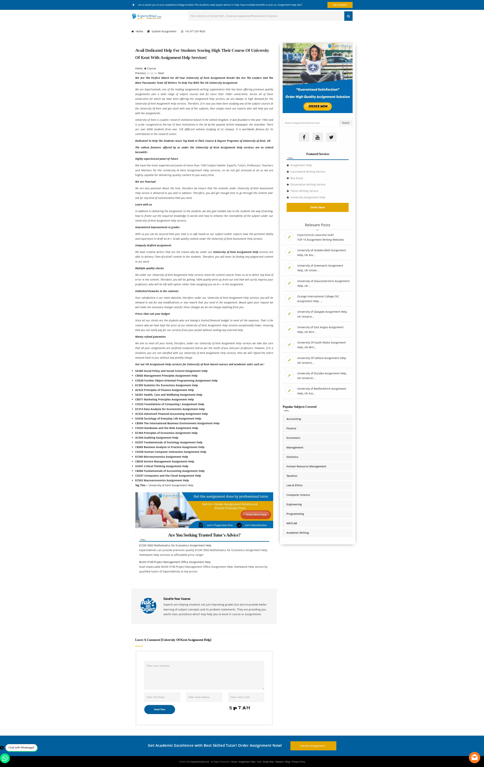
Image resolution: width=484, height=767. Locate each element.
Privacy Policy (298, 761)
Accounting (293, 419)
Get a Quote (340, 4)
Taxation (291, 476)
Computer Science (298, 495)
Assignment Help (301, 165)
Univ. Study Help (265, 761)
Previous (140, 73)
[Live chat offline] (474, 757)
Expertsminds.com (200, 761)
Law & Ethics (294, 485)
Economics (293, 438)
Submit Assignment (164, 31)
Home (139, 31)
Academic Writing (297, 532)
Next (161, 73)
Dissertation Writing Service (308, 184)
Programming (295, 514)
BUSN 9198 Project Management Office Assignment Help (175, 562)
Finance (291, 428)
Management (294, 447)
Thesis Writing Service (304, 191)
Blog (287, 761)
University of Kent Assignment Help (171, 485)
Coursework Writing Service (307, 171)
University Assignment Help (307, 197)
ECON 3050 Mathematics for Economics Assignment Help (175, 545)
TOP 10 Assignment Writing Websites (320, 239)
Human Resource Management (306, 466)
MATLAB (291, 523)
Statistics (292, 457)
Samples (279, 761)
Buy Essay (296, 178)
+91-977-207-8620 (194, 31)
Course (151, 68)
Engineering (294, 504)
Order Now (317, 207)
